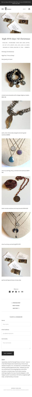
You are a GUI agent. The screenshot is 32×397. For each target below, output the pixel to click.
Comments (27, 47)
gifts (8, 45)
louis (19, 45)
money (27, 45)
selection (16, 47)
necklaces (5, 47)
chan (24, 42)
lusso (22, 45)
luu (25, 45)
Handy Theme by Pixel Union (9, 389)
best (21, 42)
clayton (27, 42)
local (16, 45)
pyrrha (11, 47)
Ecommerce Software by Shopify (22, 389)
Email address (5, 329)
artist (17, 42)
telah (22, 47)
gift (6, 45)
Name (3, 320)
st (19, 47)
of (8, 47)
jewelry (12, 45)
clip (3, 45)
